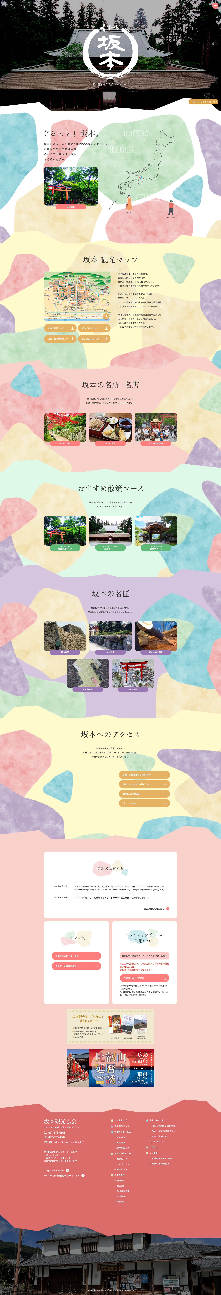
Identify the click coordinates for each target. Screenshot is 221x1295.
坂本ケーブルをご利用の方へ (136, 784)
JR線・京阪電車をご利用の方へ (137, 774)
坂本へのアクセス (158, 1120)
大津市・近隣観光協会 (66, 966)
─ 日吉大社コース (121, 1164)
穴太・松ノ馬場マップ (58, 338)
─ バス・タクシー (156, 1141)
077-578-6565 (56, 1132)
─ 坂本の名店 (119, 1142)
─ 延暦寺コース (120, 1159)
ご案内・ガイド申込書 (134, 977)
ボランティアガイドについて (203, 102)
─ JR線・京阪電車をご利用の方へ (163, 1125)
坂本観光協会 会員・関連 (67, 955)
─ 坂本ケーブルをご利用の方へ (162, 1131)
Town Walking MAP (90, 338)
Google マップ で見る (54, 1170)
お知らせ (154, 1147)
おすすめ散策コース (123, 1153)
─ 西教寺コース (120, 1169)
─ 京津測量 (119, 1201)
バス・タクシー (130, 803)
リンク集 (154, 1152)
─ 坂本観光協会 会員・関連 (160, 1158)
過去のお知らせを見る (154, 908)
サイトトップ (120, 1120)
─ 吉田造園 (119, 1185)
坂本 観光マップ (121, 1126)
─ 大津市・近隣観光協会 (159, 1163)
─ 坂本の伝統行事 (121, 1148)
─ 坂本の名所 (119, 1137)
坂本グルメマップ (90, 328)
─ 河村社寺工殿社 (121, 1191)
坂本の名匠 (119, 1175)
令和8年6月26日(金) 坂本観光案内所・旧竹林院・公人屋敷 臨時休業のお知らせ (112, 897)
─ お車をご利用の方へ (158, 1136)
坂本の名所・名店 (122, 1131)
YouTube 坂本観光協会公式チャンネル (61, 1175)
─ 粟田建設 (119, 1180)
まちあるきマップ (56, 328)
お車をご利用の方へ (132, 793)
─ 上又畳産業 (119, 1196)
